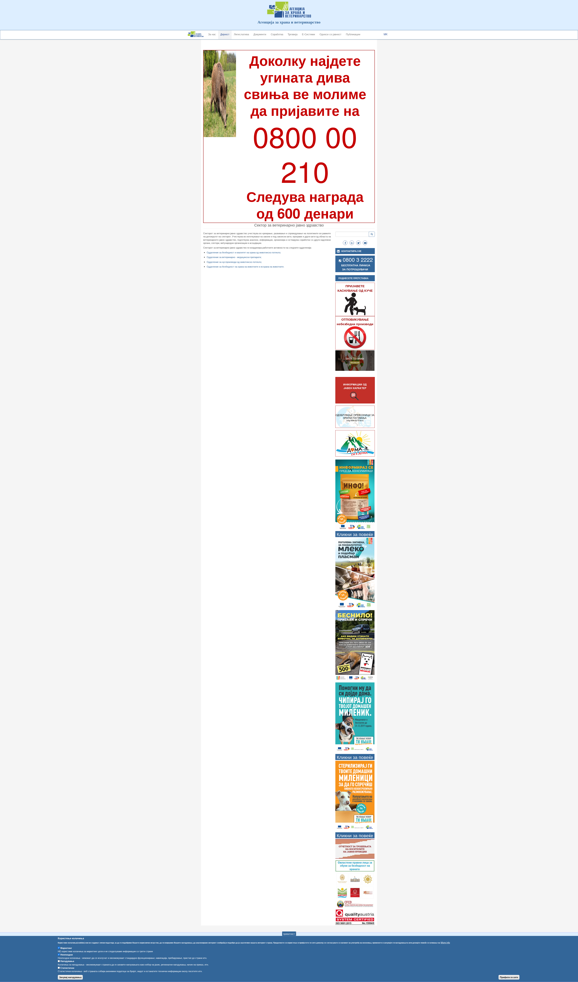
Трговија (292, 34)
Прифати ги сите (509, 977)
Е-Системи (308, 34)
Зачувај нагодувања (70, 977)
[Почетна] (197, 34)
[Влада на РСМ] (355, 892)
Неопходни (66, 954)
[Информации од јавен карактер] (355, 390)
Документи (259, 34)
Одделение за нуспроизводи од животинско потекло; (234, 261)
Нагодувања (67, 961)
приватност (289, 933)
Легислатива (241, 34)
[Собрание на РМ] (355, 878)
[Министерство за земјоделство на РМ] (368, 878)
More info (445, 942)
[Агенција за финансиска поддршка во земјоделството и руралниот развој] (342, 892)
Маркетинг (66, 948)
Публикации (353, 34)
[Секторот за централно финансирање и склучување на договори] (354, 903)
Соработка (277, 34)
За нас (212, 34)
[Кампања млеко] (354, 572)
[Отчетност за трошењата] (354, 848)
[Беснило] (354, 645)
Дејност (224, 34)
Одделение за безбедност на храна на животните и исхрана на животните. (245, 266)
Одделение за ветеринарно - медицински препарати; (234, 257)
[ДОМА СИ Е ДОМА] (355, 443)
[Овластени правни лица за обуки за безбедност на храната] (354, 865)
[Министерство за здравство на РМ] (342, 878)
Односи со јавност (330, 34)
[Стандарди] (354, 916)
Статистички (67, 967)
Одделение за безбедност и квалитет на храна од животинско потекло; (244, 252)
